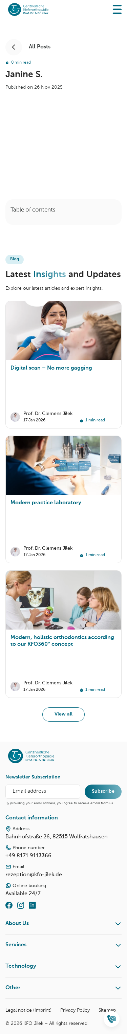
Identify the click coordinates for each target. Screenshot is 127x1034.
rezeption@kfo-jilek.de (33, 871)
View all (63, 714)
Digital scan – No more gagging (51, 368)
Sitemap (107, 1010)
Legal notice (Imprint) (28, 1010)
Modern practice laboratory (45, 503)
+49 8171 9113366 (28, 852)
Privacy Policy (75, 1010)
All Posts (39, 47)
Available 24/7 (26, 890)
